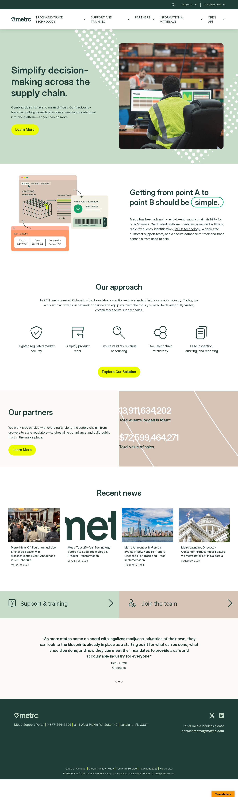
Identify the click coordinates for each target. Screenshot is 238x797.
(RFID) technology (187, 229)
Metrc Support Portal (29, 724)
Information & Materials (171, 19)
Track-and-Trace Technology (49, 19)
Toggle (196, 4)
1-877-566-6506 (59, 724)
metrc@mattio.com (209, 731)
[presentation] (34, 525)
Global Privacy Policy (101, 768)
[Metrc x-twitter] (212, 716)
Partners (142, 17)
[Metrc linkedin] (221, 716)
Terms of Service (126, 768)
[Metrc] (26, 717)
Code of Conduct (76, 768)
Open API (212, 19)
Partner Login (212, 4)
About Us (187, 4)
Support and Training (101, 19)
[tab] (116, 682)
